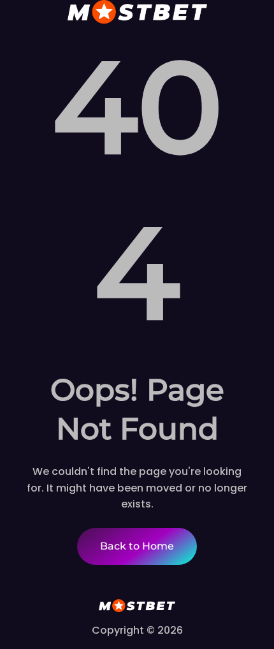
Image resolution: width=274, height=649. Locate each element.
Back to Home (137, 546)
